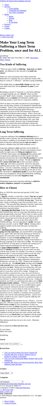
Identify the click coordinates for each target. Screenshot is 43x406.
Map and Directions (23, 388)
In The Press (13, 22)
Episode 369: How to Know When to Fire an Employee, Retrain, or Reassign (20, 355)
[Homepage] (15, 1)
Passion (7, 60)
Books (11, 16)
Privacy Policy (9, 401)
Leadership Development (17, 10)
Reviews (7, 24)
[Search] (22, 344)
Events (6, 26)
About (6, 5)
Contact (7, 28)
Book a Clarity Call (7, 35)
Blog (10, 20)
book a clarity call (6, 392)
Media (6, 14)
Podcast (11, 18)
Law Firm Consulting (16, 12)
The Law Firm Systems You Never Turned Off (20, 353)
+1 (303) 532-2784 (6, 37)
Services (7, 7)
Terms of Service (10, 403)
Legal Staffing (14, 9)
